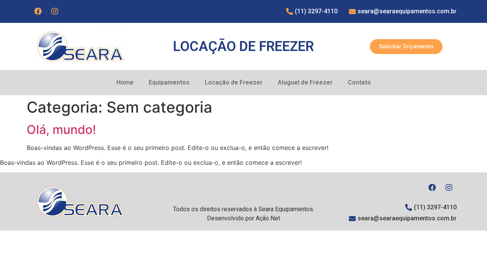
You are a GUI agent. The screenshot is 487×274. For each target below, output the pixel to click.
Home (125, 82)
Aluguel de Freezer (305, 82)
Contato (359, 82)
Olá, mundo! (61, 129)
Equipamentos (169, 82)
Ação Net (268, 218)
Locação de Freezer (234, 82)
